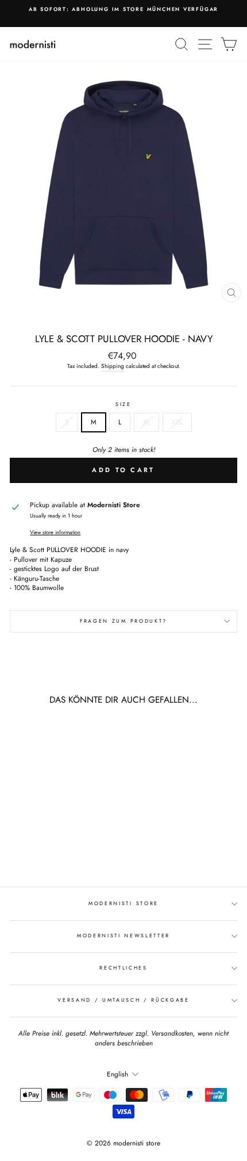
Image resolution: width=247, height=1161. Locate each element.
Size (123, 404)
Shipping (112, 366)
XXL (177, 422)
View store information (55, 533)
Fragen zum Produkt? (123, 620)
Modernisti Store (123, 903)
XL (146, 422)
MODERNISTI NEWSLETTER (123, 935)
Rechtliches (123, 967)
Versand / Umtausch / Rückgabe (123, 999)
